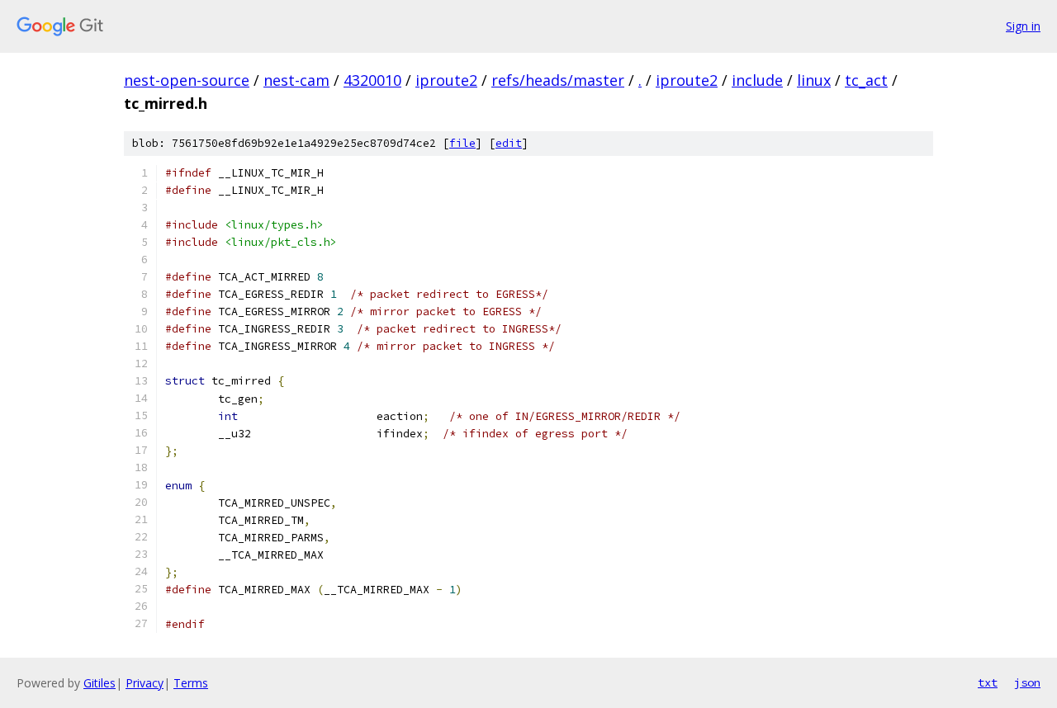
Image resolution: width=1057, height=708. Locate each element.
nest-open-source (186, 80)
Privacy (145, 683)
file (462, 143)
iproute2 (446, 80)
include (757, 80)
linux (814, 80)
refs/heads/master (557, 80)
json (1027, 682)
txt (988, 682)
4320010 (372, 80)
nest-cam (296, 80)
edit (508, 143)
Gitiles (99, 683)
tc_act (866, 80)
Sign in (1023, 26)
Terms (190, 683)
